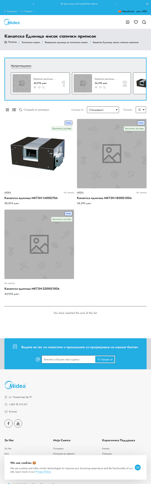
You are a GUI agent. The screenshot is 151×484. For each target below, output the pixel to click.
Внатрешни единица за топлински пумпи (66, 42)
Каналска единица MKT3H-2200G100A (45, 79)
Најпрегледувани (21, 66)
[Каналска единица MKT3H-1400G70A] (39, 153)
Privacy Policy (43, 472)
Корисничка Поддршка (118, 440)
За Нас (9, 440)
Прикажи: (128, 109)
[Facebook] (8, 423)
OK (138, 467)
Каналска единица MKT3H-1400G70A (31, 198)
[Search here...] (144, 22)
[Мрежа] (7, 110)
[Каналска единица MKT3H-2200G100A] (22, 83)
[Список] (14, 110)
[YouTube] (18, 423)
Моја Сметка (61, 440)
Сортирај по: (77, 109)
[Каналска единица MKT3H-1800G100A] (83, 83)
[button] (33, 4)
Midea (7, 192)
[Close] (147, 4)
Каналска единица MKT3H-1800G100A (106, 79)
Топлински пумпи (31, 42)
